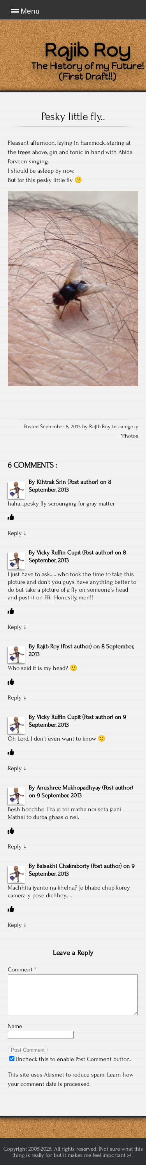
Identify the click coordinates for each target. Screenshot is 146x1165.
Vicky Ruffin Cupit (59, 552)
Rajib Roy (48, 646)
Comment (22, 969)
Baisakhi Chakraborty (63, 865)
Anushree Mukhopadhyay (69, 787)
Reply (15, 533)
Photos (130, 436)
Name (15, 1026)
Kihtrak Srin (51, 481)
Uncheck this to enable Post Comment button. (73, 1059)
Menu (30, 11)
